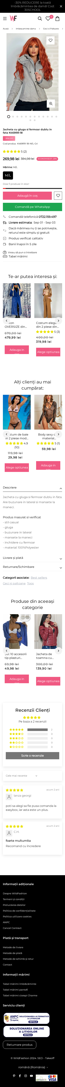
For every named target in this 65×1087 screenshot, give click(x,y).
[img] (14, 790)
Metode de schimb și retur (18, 958)
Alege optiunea (48, 352)
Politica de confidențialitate (19, 910)
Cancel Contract (12, 928)
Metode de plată (12, 953)
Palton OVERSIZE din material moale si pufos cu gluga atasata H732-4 (15, 325)
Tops (30, 583)
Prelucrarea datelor (14, 904)
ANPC (6, 922)
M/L (8, 175)
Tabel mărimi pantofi (15, 989)
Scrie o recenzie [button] (32, 755)
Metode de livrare (13, 947)
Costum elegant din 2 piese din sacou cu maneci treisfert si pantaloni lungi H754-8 (48, 325)
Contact (7, 964)
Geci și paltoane (14, 583)
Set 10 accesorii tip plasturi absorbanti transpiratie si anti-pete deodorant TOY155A (16, 656)
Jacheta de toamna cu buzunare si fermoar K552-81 (47, 656)
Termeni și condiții (14, 899)
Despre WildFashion (15, 893)
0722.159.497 (48, 216)
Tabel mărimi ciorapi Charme (20, 995)
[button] (12, 151)
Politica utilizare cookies (17, 916)
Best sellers (39, 577)
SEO (40, 1058)
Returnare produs (19, 1044)
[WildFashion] (13, 18)
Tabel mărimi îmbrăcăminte (19, 983)
